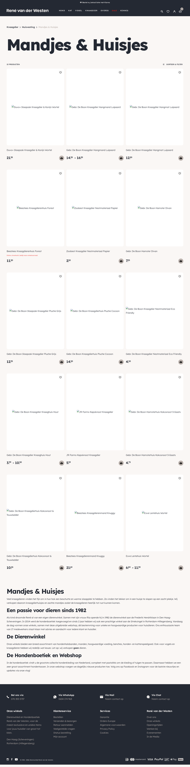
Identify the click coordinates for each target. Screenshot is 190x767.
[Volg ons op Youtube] (16, 759)
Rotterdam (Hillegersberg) (20, 743)
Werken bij (152, 728)
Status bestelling (62, 732)
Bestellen (58, 717)
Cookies (104, 732)
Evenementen (154, 732)
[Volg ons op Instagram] (8, 759)
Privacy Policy (107, 728)
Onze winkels (153, 721)
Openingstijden (155, 724)
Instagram (143, 666)
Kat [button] (70, 10)
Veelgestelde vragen (64, 728)
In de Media (153, 736)
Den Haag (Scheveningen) (20, 739)
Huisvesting (28, 27)
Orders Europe (107, 721)
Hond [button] (62, 10)
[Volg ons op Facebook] (11, 759)
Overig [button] (105, 10)
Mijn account (60, 736)
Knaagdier (12, 27)
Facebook (129, 666)
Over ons (151, 717)
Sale (114, 10)
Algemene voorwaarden (112, 724)
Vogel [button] (78, 10)
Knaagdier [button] (91, 10)
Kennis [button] (124, 10)
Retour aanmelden (63, 724)
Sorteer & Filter (174, 64)
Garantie (104, 717)
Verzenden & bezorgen (65, 721)
